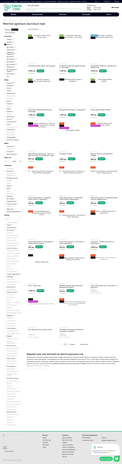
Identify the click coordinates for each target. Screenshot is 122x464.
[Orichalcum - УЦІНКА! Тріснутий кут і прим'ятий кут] (104, 223)
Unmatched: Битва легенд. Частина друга (41, 66)
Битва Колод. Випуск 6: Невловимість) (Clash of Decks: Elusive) (41, 242)
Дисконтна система (75, 1)
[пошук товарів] (79, 9)
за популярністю (33, 29)
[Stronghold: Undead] (72, 135)
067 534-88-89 (33, 5)
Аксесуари (86, 14)
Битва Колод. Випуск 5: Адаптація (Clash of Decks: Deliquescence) (104, 198)
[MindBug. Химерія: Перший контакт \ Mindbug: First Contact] (72, 267)
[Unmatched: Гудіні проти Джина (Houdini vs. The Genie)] (72, 48)
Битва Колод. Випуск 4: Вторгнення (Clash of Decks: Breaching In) (71, 198)
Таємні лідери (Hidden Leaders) (101, 110)
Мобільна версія (9, 451)
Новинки (16, 1)
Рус (99, 1)
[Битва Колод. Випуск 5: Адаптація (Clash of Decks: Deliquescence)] (104, 179)
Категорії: (8, 29)
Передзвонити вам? (87, 440)
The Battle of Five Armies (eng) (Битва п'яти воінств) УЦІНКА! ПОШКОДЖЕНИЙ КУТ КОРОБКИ (71, 331)
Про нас (84, 1)
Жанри (13, 14)
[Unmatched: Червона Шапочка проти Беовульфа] (41, 92)
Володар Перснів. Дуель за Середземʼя (72, 110)
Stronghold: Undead (65, 154)
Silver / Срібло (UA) (34, 285)
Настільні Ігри (37, 14)
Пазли (108, 14)
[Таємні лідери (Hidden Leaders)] (104, 92)
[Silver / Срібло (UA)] (41, 267)
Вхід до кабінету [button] (67, 437)
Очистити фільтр (10, 32)
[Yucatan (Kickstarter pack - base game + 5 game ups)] (104, 267)
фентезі (44, 359)
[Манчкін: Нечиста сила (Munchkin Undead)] (104, 135)
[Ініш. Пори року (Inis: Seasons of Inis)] (41, 311)
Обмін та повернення (37, 1)
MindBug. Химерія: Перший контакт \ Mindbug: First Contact (71, 286)
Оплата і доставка (24, 1)
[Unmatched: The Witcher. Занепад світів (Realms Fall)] (104, 48)
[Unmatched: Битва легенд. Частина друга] (41, 48)
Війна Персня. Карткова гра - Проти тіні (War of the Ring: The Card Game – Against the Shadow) (41, 155)
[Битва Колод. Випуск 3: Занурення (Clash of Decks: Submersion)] (41, 179)
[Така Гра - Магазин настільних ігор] (12, 439)
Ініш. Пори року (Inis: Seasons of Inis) (40, 329)
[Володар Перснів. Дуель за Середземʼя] (72, 92)
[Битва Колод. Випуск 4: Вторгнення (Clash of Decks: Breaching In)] (72, 179)
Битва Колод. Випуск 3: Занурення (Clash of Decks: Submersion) (39, 198)
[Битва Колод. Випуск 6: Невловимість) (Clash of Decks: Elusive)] (41, 223)
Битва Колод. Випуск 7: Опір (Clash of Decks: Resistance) (71, 242)
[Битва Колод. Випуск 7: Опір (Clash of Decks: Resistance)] (72, 223)
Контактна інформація (50, 1)
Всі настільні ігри (7, 1)
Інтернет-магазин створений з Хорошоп (12, 460)
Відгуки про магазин (63, 1)
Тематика (62, 14)
